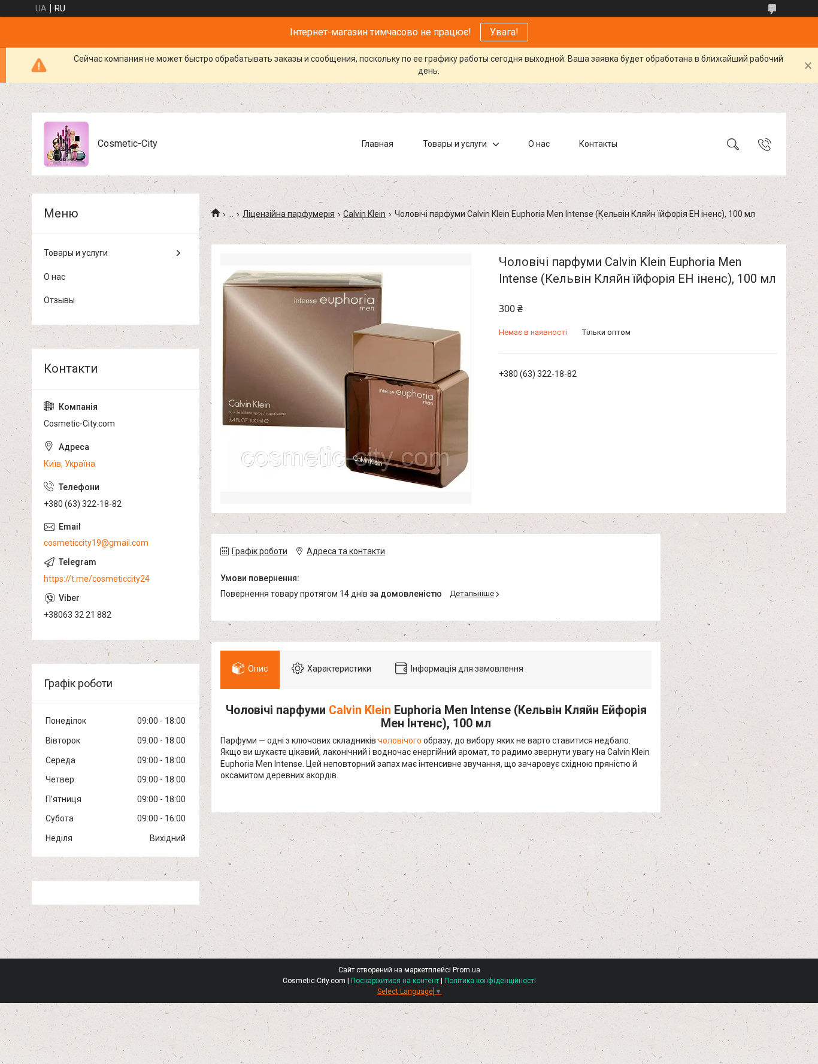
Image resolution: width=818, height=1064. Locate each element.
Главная (377, 144)
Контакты (598, 144)
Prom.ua (466, 970)
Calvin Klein (364, 214)
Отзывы (59, 300)
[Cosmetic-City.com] (66, 144)
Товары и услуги (455, 144)
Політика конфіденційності (490, 981)
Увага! (504, 32)
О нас (539, 144)
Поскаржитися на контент (395, 981)
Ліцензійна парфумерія (289, 214)
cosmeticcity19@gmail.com (96, 543)
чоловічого (400, 740)
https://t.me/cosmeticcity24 (97, 579)
